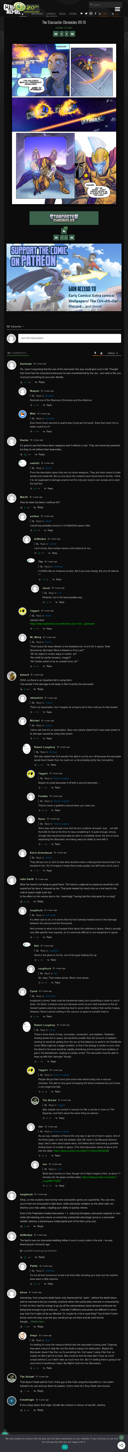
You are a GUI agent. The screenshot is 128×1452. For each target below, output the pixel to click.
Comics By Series (51, 15)
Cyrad (52, 1029)
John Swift (50, 915)
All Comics (116, 15)
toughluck (54, 950)
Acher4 (48, 702)
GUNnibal (58, 566)
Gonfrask (49, 395)
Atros (47, 1340)
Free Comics (103, 15)
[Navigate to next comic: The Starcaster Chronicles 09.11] (66, 34)
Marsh (48, 521)
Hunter (48, 468)
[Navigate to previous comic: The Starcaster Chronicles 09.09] (62, 34)
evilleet (53, 543)
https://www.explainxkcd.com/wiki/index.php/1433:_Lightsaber (62, 623)
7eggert (61, 1105)
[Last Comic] (72, 237)
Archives (37, 13)
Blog (62, 13)
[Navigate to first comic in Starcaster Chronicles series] (56, 34)
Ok (64, 1447)
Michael (53, 751)
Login (22, 17)
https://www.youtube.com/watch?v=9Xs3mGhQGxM (81, 1150)
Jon (59, 1169)
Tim (60, 592)
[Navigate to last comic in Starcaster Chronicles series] (72, 34)
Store (73, 13)
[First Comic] (56, 237)
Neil (55, 973)
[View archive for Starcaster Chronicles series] (64, 218)
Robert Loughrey (62, 778)
